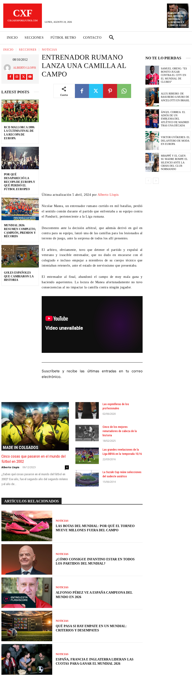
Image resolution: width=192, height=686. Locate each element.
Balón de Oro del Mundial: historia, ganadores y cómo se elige (177, 19)
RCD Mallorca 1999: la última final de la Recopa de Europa (19, 133)
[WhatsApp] (124, 91)
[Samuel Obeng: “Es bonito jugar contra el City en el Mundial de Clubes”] (152, 75)
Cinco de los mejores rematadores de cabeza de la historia (120, 431)
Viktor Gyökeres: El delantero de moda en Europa (175, 140)
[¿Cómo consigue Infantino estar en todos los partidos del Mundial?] (26, 559)
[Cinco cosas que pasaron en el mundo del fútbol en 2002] (35, 426)
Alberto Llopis (24, 67)
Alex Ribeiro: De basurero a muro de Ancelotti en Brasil (175, 97)
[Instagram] (17, 77)
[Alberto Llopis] (8, 67)
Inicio (8, 49)
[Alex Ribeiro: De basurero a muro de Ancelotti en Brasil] (152, 96)
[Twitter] (23, 77)
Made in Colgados (20, 447)
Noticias (49, 49)
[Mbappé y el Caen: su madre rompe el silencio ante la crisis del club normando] (152, 162)
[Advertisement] (92, 148)
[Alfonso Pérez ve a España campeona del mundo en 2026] (26, 592)
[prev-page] (148, 181)
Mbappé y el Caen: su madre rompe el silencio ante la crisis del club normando (174, 162)
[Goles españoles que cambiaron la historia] (20, 256)
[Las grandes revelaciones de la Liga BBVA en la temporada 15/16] (87, 456)
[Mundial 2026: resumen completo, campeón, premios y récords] (20, 209)
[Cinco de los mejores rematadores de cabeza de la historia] (87, 433)
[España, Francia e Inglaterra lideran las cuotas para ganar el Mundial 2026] (26, 659)
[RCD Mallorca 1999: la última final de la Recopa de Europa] (20, 111)
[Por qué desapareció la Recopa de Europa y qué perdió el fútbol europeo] (20, 158)
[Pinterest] (110, 91)
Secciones (28, 49)
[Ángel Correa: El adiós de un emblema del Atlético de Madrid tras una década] (152, 118)
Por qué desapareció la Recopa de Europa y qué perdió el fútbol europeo (19, 182)
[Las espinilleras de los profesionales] (87, 410)
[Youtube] (30, 77)
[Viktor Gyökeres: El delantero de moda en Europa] (152, 140)
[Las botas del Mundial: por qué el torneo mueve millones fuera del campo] (26, 526)
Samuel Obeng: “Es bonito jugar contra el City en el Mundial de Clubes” (174, 75)
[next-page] (156, 181)
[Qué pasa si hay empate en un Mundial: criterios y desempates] (26, 626)
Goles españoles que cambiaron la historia (19, 276)
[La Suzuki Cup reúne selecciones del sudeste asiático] (87, 478)
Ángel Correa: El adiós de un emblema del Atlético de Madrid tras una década (175, 119)
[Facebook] (10, 77)
